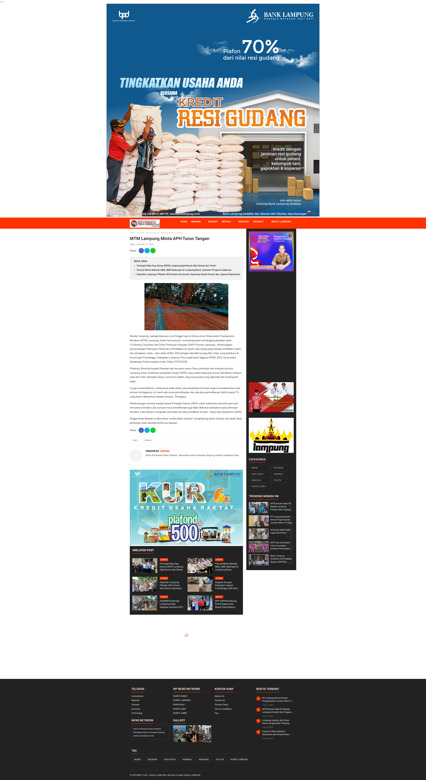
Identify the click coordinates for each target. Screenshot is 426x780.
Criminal (135, 704)
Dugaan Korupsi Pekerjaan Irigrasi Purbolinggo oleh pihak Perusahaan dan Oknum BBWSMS (227, 585)
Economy (135, 709)
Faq (216, 713)
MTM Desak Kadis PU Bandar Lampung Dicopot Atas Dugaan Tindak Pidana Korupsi (281, 506)
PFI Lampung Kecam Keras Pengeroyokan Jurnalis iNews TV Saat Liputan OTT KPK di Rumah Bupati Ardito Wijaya (281, 519)
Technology (136, 713)
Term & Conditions (223, 709)
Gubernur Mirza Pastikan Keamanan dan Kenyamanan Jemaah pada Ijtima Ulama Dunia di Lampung (277, 733)
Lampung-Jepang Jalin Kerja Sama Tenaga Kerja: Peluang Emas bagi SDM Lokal (275, 722)
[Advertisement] (271, 327)
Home (184, 221)
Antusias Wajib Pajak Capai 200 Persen (280, 531)
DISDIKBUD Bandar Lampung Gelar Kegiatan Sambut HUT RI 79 (171, 604)
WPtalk (226, 221)
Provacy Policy (221, 704)
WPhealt (258, 221)
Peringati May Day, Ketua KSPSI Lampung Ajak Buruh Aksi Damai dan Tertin (176, 265)
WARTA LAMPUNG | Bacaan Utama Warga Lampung (174, 775)
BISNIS (254, 468)
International (137, 696)
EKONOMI (278, 468)
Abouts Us (219, 696)
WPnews (196, 221)
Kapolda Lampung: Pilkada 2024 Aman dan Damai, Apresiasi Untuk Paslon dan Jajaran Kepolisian (188, 274)
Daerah (140, 233)
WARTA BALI (179, 704)
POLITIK (277, 480)
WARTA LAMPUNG (260, 486)
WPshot (213, 221)
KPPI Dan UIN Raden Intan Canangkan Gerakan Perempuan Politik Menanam (280, 545)
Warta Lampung (281, 221)
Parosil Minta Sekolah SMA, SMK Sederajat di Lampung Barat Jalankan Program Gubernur (184, 270)
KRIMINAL (278, 474)
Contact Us (220, 700)
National (135, 700)
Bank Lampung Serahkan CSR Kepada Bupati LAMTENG (281, 558)
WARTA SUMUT (180, 696)
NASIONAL (256, 480)
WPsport (243, 221)
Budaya (219, 597)
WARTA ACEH (179, 709)
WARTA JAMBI (180, 713)
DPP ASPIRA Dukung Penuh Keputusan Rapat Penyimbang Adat (225, 604)
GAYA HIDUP (257, 474)
